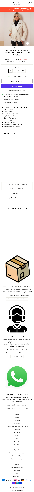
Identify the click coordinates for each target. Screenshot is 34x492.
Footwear (17, 423)
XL (23, 71)
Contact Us (17, 476)
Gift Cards (17, 441)
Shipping (9, 61)
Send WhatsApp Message (17, 409)
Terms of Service (16, 459)
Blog (17, 473)
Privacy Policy (17, 456)
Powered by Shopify (17, 490)
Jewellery (17, 429)
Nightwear (17, 435)
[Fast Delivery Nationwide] (17, 268)
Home (17, 414)
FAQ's (17, 464)
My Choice (17, 444)
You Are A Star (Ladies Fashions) (17, 426)
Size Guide (17, 470)
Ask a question (17, 188)
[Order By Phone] (17, 319)
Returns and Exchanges (17, 453)
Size (17, 67)
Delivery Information (17, 299)
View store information (10, 102)
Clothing (17, 420)
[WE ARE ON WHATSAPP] (17, 376)
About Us (17, 450)
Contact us (17, 356)
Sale (17, 438)
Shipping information (17, 184)
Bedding (17, 432)
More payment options (17, 90)
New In (17, 417)
